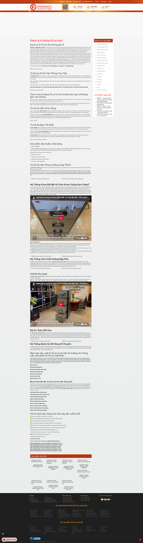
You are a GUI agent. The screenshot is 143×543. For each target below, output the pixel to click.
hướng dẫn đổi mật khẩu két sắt (38, 396)
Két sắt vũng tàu (90, 510)
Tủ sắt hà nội (44, 66)
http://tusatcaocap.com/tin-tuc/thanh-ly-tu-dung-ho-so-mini (45, 447)
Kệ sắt (98, 87)
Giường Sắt (99, 81)
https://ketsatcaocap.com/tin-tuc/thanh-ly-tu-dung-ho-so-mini (46, 450)
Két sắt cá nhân (76, 513)
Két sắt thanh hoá (104, 510)
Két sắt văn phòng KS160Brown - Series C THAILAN (68, 468)
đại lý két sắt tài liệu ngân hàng (38, 369)
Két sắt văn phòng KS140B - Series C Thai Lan (68, 488)
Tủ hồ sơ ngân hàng (91, 530)
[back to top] (140, 539)
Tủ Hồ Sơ (99, 84)
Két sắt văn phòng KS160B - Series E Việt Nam (37, 488)
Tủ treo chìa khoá (104, 527)
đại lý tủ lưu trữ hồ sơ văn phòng (38, 405)
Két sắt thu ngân (34, 515)
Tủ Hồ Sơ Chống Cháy (101, 57)
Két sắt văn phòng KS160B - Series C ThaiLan (83, 476)
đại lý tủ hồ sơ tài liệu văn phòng (38, 410)
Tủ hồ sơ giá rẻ (61, 530)
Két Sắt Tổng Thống (101, 71)
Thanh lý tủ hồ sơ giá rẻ (35, 531)
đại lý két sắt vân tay (35, 378)
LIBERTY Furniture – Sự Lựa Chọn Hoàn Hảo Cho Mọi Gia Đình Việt (104, 107)
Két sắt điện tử (33, 512)
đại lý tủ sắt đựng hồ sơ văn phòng (39, 408)
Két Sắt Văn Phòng (101, 52)
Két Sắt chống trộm (76, 516)
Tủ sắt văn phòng (62, 527)
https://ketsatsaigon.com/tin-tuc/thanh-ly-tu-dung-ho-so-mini (45, 449)
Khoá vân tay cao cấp (91, 516)
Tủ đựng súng (100, 73)
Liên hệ (109, 1)
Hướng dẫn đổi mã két (88, 1)
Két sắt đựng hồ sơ (48, 516)
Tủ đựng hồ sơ (47, 530)
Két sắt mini (99, 79)
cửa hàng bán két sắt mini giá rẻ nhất (39, 394)
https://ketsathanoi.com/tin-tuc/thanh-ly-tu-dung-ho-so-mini (45, 446)
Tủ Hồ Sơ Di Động (62, 531)
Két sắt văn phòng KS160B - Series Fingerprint (84, 466)
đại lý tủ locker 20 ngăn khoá (37, 403)
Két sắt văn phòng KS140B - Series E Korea (53, 486)
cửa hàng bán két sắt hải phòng (38, 392)
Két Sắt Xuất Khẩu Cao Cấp (102, 47)
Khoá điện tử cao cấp (105, 516)
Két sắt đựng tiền (62, 512)
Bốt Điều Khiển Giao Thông (102, 49)
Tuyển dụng (103, 1)
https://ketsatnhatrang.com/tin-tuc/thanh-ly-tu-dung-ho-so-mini (46, 444)
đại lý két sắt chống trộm (36, 371)
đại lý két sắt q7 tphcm (36, 374)
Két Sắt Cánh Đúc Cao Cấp (102, 63)
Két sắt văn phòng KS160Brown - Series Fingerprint (53, 468)
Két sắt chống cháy (104, 513)
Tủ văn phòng (103, 530)
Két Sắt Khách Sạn (100, 65)
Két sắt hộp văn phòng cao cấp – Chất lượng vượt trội (104, 111)
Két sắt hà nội (47, 512)
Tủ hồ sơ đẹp (33, 527)
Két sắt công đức (48, 515)
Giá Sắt (88, 531)
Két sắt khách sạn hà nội (78, 510)
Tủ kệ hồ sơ (103, 531)
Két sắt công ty (47, 513)
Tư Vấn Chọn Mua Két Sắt (64, 515)
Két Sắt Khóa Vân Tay (91, 515)
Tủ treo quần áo (48, 528)
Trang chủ (69, 1)
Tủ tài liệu (74, 527)
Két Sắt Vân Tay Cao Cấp (102, 60)
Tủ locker (74, 528)
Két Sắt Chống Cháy (101, 55)
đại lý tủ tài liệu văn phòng (37, 399)
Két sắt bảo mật (62, 513)
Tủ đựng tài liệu (34, 530)
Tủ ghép (60, 528)
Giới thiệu (62, 1)
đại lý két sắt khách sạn (36, 367)
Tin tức (96, 1)
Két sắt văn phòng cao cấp (36, 516)
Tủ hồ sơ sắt (89, 527)
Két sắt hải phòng (48, 510)
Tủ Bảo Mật (99, 76)
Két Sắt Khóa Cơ (76, 515)
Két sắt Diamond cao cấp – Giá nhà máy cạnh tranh (104, 114)
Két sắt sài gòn (33, 510)
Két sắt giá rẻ (103, 512)
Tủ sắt (101, 528)
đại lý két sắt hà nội (35, 376)
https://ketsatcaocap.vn (54, 441)
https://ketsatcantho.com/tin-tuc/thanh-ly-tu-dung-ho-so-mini (46, 443)
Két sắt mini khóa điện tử (102, 90)
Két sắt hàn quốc (90, 512)
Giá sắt (32, 528)
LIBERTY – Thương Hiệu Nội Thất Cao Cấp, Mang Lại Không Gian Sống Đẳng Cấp (104, 99)
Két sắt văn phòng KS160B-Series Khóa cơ (38, 466)
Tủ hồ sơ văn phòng (77, 530)
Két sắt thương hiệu (91, 513)
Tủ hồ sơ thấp (47, 527)
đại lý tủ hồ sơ (34, 365)
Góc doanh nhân (77, 1)
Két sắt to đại (33, 513)
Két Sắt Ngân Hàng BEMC (102, 44)
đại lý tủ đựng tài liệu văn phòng (38, 401)
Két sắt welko (75, 512)
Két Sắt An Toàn (100, 68)
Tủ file (87, 528)
